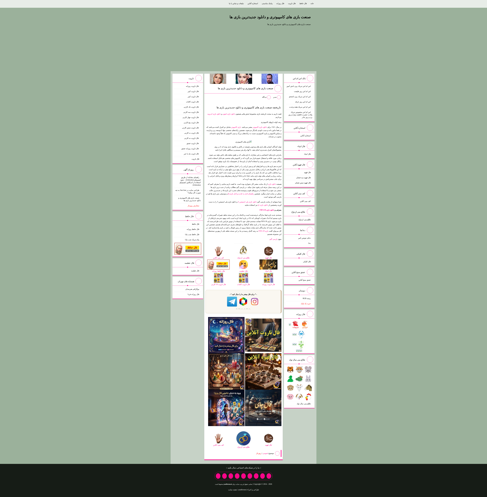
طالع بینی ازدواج (305, 220)
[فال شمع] (226, 371)
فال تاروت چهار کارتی (190, 117)
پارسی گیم (273, 239)
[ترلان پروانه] (244, 79)
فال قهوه (307, 172)
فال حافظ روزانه (193, 229)
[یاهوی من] (269, 476)
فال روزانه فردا (193, 294)
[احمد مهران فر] (270, 79)
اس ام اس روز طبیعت (302, 91)
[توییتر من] (237, 476)
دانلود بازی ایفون (229, 114)
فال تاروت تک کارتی (191, 107)
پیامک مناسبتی (267, 3)
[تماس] (243, 476)
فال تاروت (292, 3)
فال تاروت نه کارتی (191, 133)
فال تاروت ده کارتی (191, 138)
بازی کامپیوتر (236, 127)
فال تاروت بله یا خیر (191, 154)
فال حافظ (303, 3)
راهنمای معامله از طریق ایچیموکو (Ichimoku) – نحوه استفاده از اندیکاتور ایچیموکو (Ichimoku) (190, 181)
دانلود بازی (272, 184)
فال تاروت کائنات (192, 102)
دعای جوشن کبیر (304, 238)
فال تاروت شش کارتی (190, 128)
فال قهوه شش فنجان (303, 183)
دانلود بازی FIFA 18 (267, 210)
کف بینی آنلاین (305, 201)
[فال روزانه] (226, 335)
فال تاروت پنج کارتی (191, 123)
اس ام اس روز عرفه (303, 102)
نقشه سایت (232, 490)
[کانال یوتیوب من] (224, 476)
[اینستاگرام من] (250, 476)
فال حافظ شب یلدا (192, 234)
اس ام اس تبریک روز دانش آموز (298, 86)
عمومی (265, 453)
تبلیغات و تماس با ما (236, 3)
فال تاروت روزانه (192, 86)
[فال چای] (263, 408)
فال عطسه (195, 271)
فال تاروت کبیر (193, 91)
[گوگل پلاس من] (231, 476)
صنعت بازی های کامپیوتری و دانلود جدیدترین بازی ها (270, 17)
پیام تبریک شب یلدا (192, 240)
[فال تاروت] (263, 335)
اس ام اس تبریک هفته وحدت (300, 107)
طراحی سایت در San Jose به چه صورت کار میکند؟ (188, 191)
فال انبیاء (307, 154)
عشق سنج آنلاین (305, 280)
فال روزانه (280, 3)
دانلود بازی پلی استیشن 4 (247, 202)
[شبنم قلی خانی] (218, 79)
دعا (309, 243)
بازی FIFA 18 (263, 231)
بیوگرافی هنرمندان (192, 289)
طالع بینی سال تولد (304, 404)
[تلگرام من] (262, 476)
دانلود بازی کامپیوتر (260, 127)
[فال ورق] (226, 408)
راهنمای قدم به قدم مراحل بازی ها (241, 194)
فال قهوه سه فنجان (303, 178)
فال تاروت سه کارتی (191, 112)
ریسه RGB (307, 298)
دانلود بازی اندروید (214, 114)
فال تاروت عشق (193, 143)
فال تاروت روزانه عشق (190, 149)
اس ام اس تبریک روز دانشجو (300, 97)
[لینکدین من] (218, 476)
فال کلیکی (307, 262)
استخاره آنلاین (253, 3)
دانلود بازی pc (263, 205)
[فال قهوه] (263, 371)
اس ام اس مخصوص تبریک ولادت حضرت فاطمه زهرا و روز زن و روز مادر (300, 114)
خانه (312, 3)
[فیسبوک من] (256, 476)
